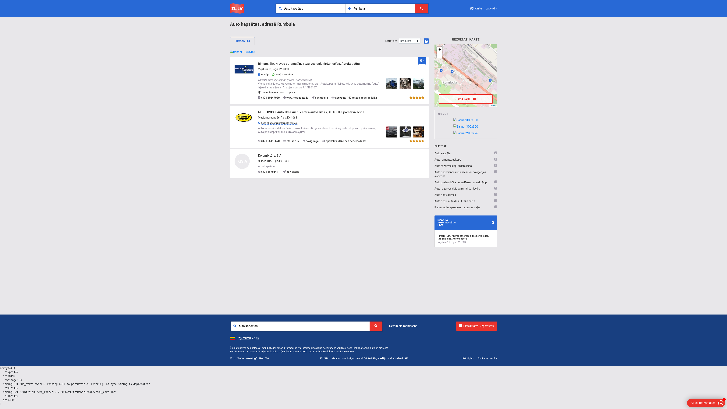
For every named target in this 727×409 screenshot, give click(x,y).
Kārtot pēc (391, 40)
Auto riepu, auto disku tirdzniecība (454, 201)
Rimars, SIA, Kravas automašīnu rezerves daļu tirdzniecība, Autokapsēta (309, 64)
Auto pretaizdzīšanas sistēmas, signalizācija (460, 182)
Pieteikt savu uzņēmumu (478, 326)
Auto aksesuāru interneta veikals (279, 123)
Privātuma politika (487, 358)
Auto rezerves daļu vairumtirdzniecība (457, 188)
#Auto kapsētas (288, 92)
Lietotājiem (468, 358)
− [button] (439, 55)
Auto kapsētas (443, 153)
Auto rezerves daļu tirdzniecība (453, 165)
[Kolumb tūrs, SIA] (490, 80)
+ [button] (439, 49)
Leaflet (493, 105)
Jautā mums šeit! (284, 74)
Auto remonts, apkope (447, 159)
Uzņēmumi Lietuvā (248, 338)
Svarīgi (264, 74)
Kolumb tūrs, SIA (269, 155)
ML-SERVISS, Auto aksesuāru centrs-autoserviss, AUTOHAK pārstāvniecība (311, 112)
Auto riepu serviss (445, 194)
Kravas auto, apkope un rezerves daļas (457, 207)
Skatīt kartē (463, 99)
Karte (478, 8)
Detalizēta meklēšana (403, 326)
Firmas (242, 40)
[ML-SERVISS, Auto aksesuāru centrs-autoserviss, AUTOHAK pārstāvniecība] (244, 117)
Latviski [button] (490, 8)
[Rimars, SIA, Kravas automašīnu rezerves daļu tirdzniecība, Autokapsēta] (244, 69)
